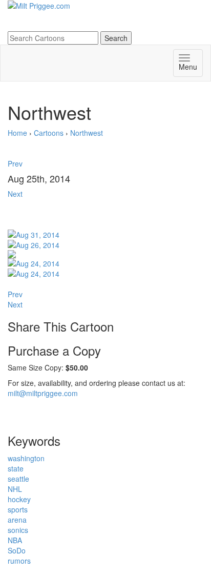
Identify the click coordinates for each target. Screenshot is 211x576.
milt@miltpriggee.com (43, 393)
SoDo (17, 550)
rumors (19, 561)
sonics (18, 530)
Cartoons (49, 133)
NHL (15, 489)
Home (17, 133)
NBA (15, 540)
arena (17, 520)
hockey (19, 499)
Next (15, 194)
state (16, 468)
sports (18, 509)
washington (26, 458)
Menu (188, 66)
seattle (18, 479)
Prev (15, 163)
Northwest (86, 133)
